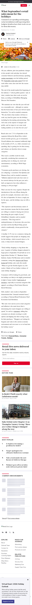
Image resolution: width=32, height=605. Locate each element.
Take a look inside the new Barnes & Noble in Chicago (16, 459)
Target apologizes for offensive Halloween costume (17, 452)
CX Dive (17, 559)
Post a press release (13, 518)
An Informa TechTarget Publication (16, 1)
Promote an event (20, 550)
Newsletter (4, 551)
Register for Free (8, 601)
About (3, 543)
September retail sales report (13, 81)
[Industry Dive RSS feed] (13, 532)
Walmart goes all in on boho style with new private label (17, 466)
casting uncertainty (7, 78)
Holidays (10, 338)
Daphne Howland (10, 33)
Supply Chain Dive (20, 567)
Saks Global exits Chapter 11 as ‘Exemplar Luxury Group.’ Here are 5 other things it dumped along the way (16, 425)
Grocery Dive (19, 562)
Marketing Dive (19, 564)
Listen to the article (11, 67)
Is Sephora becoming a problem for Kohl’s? (14, 445)
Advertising (18, 544)
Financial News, (14, 336)
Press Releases (5, 558)
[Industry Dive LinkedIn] (2, 532)
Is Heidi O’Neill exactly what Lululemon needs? (14, 395)
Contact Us (4, 548)
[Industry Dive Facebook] (6, 532)
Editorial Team (5, 545)
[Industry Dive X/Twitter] (10, 532)
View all (4, 518)
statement (17, 311)
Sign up (24, 5)
